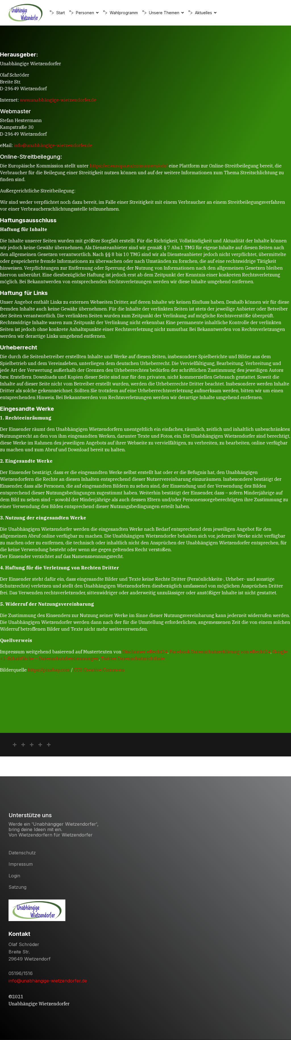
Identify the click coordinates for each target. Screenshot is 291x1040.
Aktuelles (203, 12)
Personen (85, 12)
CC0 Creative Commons (99, 670)
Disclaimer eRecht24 (145, 652)
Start (60, 12)
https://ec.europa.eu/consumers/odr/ (129, 166)
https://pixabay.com (49, 670)
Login (14, 875)
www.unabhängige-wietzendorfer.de (58, 100)
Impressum (21, 864)
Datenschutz (22, 853)
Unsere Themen (164, 12)
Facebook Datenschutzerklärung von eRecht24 (220, 652)
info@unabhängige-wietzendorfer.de (53, 145)
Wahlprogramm (124, 12)
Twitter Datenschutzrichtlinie (133, 658)
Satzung (17, 887)
